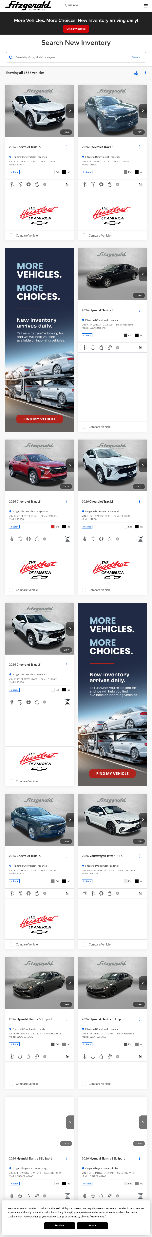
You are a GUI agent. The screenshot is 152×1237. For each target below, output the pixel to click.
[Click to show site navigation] (146, 6)
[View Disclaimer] (45, 184)
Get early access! (76, 29)
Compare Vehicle (27, 235)
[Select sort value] (143, 72)
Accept (92, 1225)
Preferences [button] (97, 1216)
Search (136, 57)
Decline (59, 1225)
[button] (70, 111)
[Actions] (66, 146)
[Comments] (67, 184)
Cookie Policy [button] (15, 1216)
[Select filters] (136, 73)
